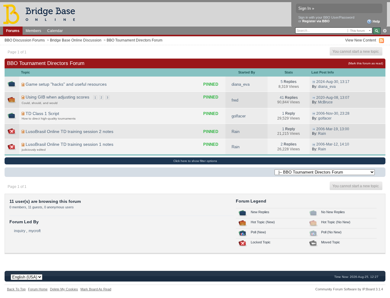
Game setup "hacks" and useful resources (66, 84)
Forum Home (38, 289)
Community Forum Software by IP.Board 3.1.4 (349, 289)
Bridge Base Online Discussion (75, 40)
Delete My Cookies (64, 289)
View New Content (360, 40)
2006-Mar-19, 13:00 (332, 129)
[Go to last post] (313, 82)
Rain (235, 131)
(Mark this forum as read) (365, 63)
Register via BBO (316, 21)
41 (282, 97)
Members (33, 31)
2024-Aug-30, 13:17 (332, 82)
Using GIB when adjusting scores (57, 97)
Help (376, 21)
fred (235, 100)
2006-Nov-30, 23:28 (332, 113)
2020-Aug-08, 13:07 (332, 97)
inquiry (19, 231)
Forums (13, 31)
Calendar (55, 31)
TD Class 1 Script (42, 113)
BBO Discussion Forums (25, 40)
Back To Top (16, 289)
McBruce (325, 102)
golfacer (239, 116)
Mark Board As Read (95, 289)
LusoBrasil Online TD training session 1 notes (69, 144)
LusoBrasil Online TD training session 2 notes (69, 131)
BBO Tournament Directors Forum (134, 40)
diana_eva (241, 84)
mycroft (35, 231)
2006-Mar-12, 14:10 (332, 144)
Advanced (384, 31)
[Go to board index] (41, 14)
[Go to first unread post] (23, 84)
